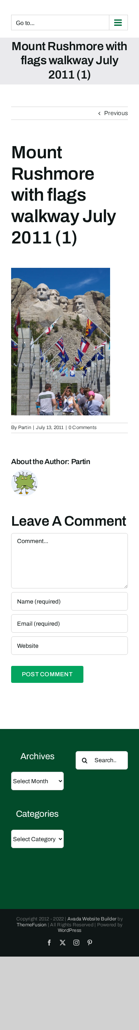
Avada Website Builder (91, 919)
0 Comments (82, 427)
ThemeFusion (32, 924)
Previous (116, 113)
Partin (24, 427)
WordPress (69, 930)
